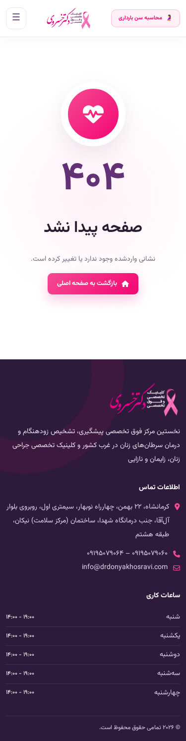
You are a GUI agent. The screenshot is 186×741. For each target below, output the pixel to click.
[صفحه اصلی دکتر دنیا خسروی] (68, 18)
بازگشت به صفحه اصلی (87, 283)
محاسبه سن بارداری (146, 18)
